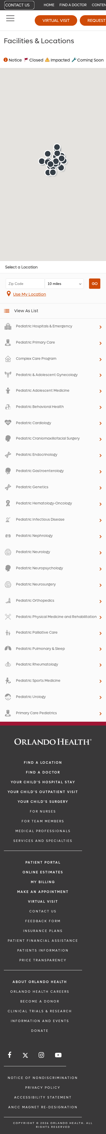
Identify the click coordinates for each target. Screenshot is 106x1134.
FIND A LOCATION (43, 763)
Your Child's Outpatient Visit (43, 792)
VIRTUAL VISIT (43, 902)
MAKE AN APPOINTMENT (43, 892)
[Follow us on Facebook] (10, 1055)
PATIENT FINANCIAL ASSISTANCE (43, 941)
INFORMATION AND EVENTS (40, 1021)
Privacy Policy (42, 1088)
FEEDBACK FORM (43, 921)
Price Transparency (43, 960)
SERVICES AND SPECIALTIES (43, 841)
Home (49, 5)
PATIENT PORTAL (43, 862)
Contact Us (17, 5)
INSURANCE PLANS (43, 931)
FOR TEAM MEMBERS (43, 821)
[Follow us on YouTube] (58, 1055)
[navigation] (53, 5)
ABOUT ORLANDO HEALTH (40, 982)
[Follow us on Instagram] (42, 1055)
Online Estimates (43, 872)
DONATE (40, 1031)
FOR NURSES (43, 811)
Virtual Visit (55, 20)
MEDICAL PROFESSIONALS (43, 831)
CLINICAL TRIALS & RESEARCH (40, 1011)
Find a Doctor (73, 5)
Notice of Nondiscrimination (43, 1078)
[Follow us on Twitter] (25, 1056)
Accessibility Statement (43, 1097)
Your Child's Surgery (43, 802)
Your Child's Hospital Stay (43, 782)
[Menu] (10, 20)
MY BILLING (43, 882)
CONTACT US (43, 911)
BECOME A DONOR (39, 1001)
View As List (26, 310)
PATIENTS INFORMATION (43, 950)
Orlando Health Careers (39, 992)
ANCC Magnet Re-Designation (43, 1107)
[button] (47, 153)
